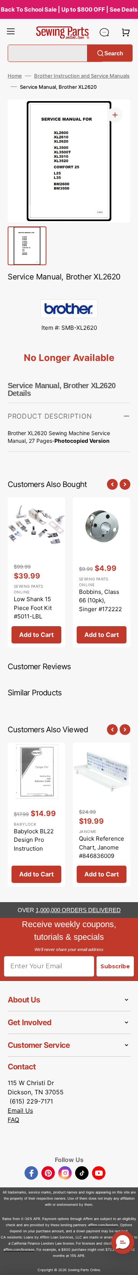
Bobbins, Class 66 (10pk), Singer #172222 (100, 600)
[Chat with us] (104, 32)
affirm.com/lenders (103, 1225)
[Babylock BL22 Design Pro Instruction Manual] (36, 815)
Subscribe (115, 966)
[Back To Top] (126, 1263)
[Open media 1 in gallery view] (115, 115)
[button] (10, 32)
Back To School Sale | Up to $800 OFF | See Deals (69, 9)
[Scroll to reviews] (69, 291)
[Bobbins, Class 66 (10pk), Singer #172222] (101, 572)
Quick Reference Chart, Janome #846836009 (101, 847)
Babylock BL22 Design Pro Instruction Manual (34, 844)
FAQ (13, 1120)
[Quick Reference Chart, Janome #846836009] (101, 815)
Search (113, 53)
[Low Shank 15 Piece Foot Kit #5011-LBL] (36, 572)
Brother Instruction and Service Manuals (82, 76)
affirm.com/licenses (18, 1249)
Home (15, 76)
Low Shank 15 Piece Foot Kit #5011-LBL (33, 607)
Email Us (20, 1110)
